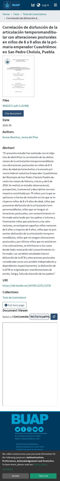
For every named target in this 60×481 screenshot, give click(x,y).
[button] (38, 5)
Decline (15, 475)
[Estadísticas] (33, 5)
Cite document (13, 113)
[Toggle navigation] (55, 5)
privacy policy (40, 464)
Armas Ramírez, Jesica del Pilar (20, 137)
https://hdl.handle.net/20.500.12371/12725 (26, 285)
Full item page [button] (15, 305)
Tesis (16, 14)
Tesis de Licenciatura (34, 14)
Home (6, 14)
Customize (7, 469)
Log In (46, 5)
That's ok (43, 475)
